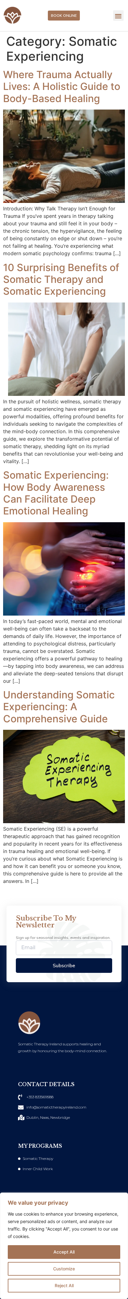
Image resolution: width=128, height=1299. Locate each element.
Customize (64, 1268)
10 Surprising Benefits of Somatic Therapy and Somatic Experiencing (61, 279)
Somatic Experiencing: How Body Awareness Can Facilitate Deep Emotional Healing (56, 493)
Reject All (64, 1285)
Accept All (64, 1251)
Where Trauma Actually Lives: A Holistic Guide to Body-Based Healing (61, 86)
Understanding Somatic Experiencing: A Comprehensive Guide (59, 707)
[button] (118, 15)
